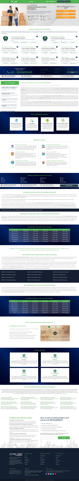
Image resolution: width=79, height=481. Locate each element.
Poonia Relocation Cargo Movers (18, 36)
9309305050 (55, 42)
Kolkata (23, 180)
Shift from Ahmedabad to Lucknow (60, 280)
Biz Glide (52, 480)
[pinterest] (55, 473)
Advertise (68, 1)
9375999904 (26, 52)
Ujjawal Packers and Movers (7, 47)
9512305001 (65, 52)
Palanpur (57, 464)
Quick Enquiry (69, 185)
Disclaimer (18, 472)
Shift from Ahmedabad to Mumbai (9, 272)
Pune (42, 180)
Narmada (42, 464)
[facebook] (46, 473)
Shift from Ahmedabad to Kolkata (34, 274)
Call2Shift (33, 480)
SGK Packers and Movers (7, 57)
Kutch (57, 462)
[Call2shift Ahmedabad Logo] (13, 1)
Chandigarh (63, 182)
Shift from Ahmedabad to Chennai (9, 280)
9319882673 (46, 52)
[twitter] (48, 473)
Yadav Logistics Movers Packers (47, 47)
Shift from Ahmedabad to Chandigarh (61, 272)
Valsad (57, 457)
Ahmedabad (24, 182)
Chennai (3, 182)
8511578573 (6, 63)
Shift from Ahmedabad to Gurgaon (60, 277)
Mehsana (26, 459)
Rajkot (26, 457)
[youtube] (53, 473)
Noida (62, 180)
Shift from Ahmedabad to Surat (60, 274)
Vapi (57, 459)
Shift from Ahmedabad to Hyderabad (35, 272)
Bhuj (25, 455)
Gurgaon (43, 182)
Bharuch (26, 462)
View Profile (34, 42)
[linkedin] (51, 473)
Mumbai (3, 180)
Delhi (3, 178)
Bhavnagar (42, 459)
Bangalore (23, 178)
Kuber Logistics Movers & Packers (57, 36)
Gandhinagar (58, 455)
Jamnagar (42, 460)
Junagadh (42, 462)
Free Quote (61, 1)
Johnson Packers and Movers (67, 47)
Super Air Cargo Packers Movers (28, 47)
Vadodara (27, 460)
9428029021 (16, 42)
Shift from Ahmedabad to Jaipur (34, 277)
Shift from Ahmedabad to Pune (8, 277)
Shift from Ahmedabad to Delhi (34, 280)
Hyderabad (43, 178)
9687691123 (6, 52)
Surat (41, 457)
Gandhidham (42, 455)
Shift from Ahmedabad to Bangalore (9, 274)
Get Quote (64, 437)
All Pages (31, 1)
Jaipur (62, 178)
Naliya (26, 464)
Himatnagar (58, 460)
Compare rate (24, 42)
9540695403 (26, 63)
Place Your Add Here (25, 57)
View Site (73, 42)
